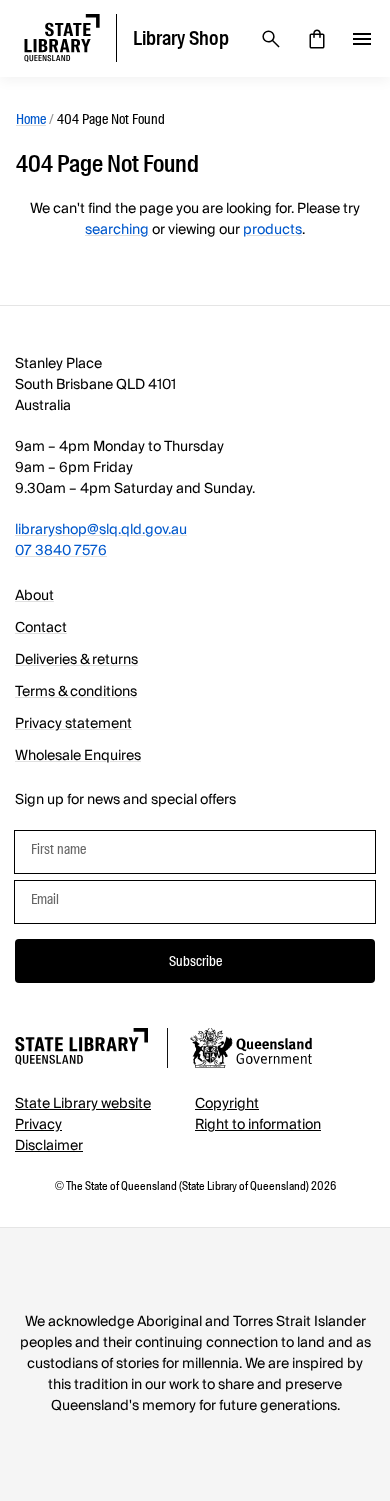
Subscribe (195, 961)
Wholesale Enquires (78, 756)
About (34, 596)
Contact (41, 628)
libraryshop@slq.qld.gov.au (101, 530)
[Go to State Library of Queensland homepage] (81, 1049)
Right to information (258, 1125)
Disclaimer (49, 1146)
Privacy (38, 1125)
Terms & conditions (76, 692)
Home (31, 119)
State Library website (83, 1104)
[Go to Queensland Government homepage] (251, 1051)
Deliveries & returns (76, 660)
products (272, 230)
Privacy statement (73, 724)
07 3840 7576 (61, 551)
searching (117, 230)
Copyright (227, 1104)
